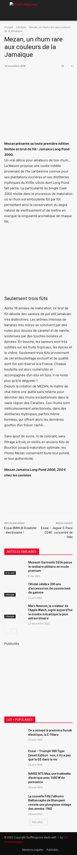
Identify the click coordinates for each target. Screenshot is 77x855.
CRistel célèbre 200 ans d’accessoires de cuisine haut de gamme (49, 588)
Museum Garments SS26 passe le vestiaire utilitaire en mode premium (50, 566)
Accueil (8, 27)
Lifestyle (21, 27)
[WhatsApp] (51, 77)
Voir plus (37, 822)
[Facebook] (22, 77)
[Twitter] (32, 77)
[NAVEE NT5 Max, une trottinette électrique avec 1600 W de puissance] (14, 779)
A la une (10, 572)
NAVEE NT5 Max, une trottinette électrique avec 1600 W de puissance (49, 778)
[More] (61, 77)
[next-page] (13, 631)
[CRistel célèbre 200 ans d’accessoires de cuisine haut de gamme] (14, 589)
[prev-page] (7, 631)
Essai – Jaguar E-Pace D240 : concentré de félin (57, 532)
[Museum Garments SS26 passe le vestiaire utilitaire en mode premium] (14, 567)
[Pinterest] (41, 77)
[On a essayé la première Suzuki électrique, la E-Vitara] (14, 735)
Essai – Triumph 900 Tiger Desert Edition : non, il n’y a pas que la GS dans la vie (49, 755)
